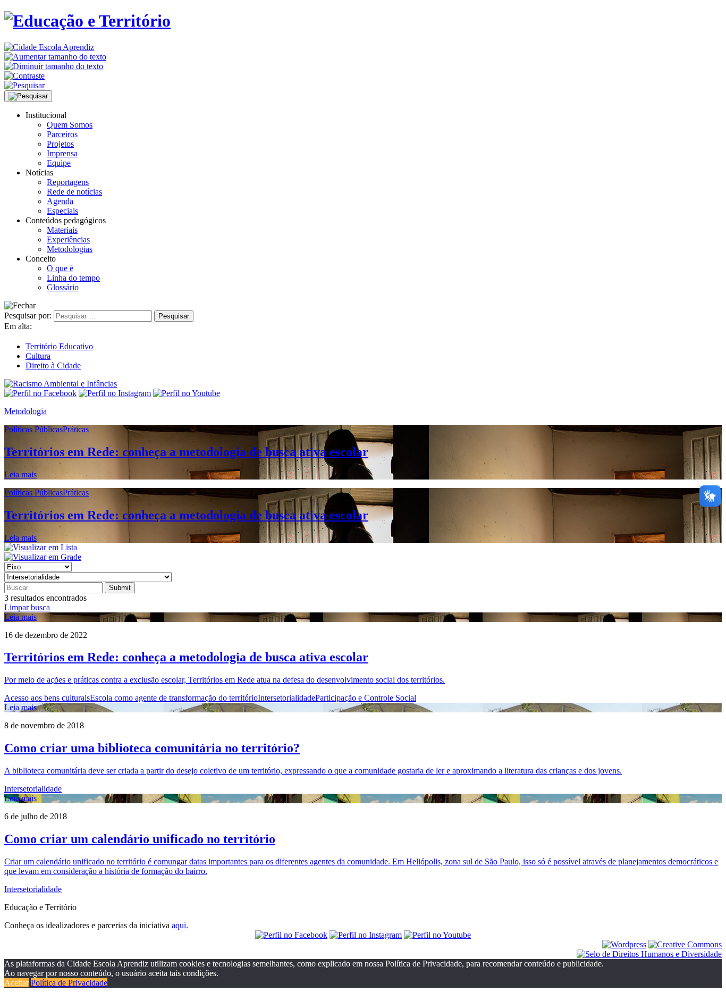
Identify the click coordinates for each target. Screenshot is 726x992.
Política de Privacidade (69, 982)
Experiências (68, 239)
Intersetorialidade (286, 697)
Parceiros (62, 134)
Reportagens (68, 182)
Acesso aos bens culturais (47, 697)
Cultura (38, 355)
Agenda (60, 201)
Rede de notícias (74, 191)
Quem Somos (69, 124)
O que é (60, 268)
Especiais (62, 210)
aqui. (180, 925)
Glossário (63, 287)
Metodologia (25, 411)
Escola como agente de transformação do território (174, 697)
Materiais (62, 229)
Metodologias (69, 249)
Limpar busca (27, 607)
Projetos (60, 143)
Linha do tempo (73, 277)
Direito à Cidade (53, 365)
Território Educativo (59, 346)
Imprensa (62, 153)
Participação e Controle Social (365, 697)
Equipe (59, 162)
